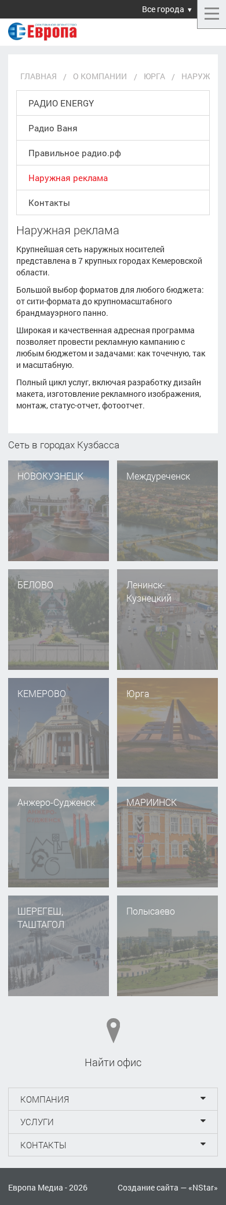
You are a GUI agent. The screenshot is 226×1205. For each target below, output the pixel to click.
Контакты (49, 202)
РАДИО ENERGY (61, 103)
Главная (38, 76)
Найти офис (113, 1062)
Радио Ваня (53, 128)
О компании (100, 76)
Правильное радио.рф (74, 153)
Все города (163, 8)
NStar (203, 1187)
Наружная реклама (68, 177)
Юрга (154, 76)
